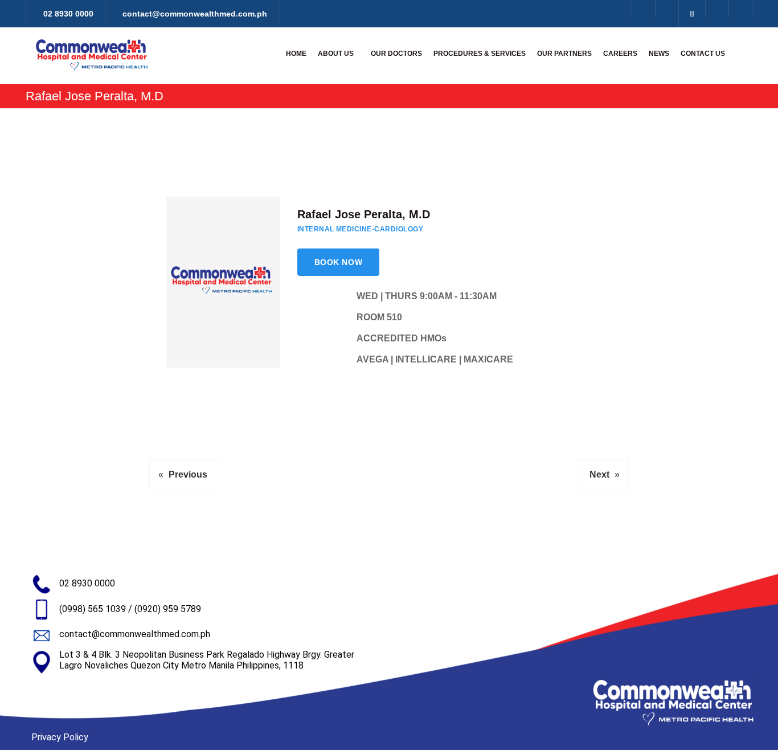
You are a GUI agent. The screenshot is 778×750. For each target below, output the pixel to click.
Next (599, 474)
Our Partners (564, 54)
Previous (188, 474)
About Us (336, 54)
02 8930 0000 (87, 583)
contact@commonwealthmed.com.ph (134, 634)
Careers (620, 54)
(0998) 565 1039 (92, 609)
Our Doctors (396, 54)
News (659, 54)
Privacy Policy (59, 737)
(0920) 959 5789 (167, 609)
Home (296, 54)
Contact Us (703, 54)
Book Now (338, 262)
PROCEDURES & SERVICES (479, 54)
